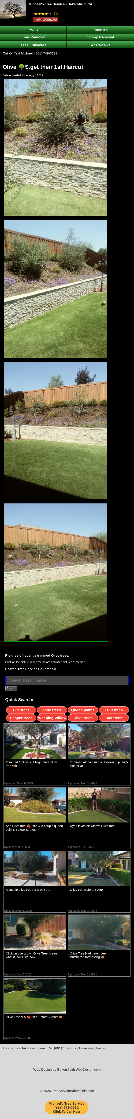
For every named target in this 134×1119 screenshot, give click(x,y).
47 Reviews (100, 45)
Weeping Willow (52, 718)
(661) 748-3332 (46, 53)
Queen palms (83, 710)
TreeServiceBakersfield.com (24, 1048)
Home (34, 29)
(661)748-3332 (65, 1048)
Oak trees (113, 718)
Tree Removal (33, 37)
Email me (86, 1048)
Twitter (100, 1048)
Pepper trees (21, 718)
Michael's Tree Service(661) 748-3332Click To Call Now (66, 1108)
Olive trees (82, 718)
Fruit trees (114, 710)
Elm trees (21, 710)
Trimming (100, 29)
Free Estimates (33, 45)
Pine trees (52, 710)
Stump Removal (100, 37)
